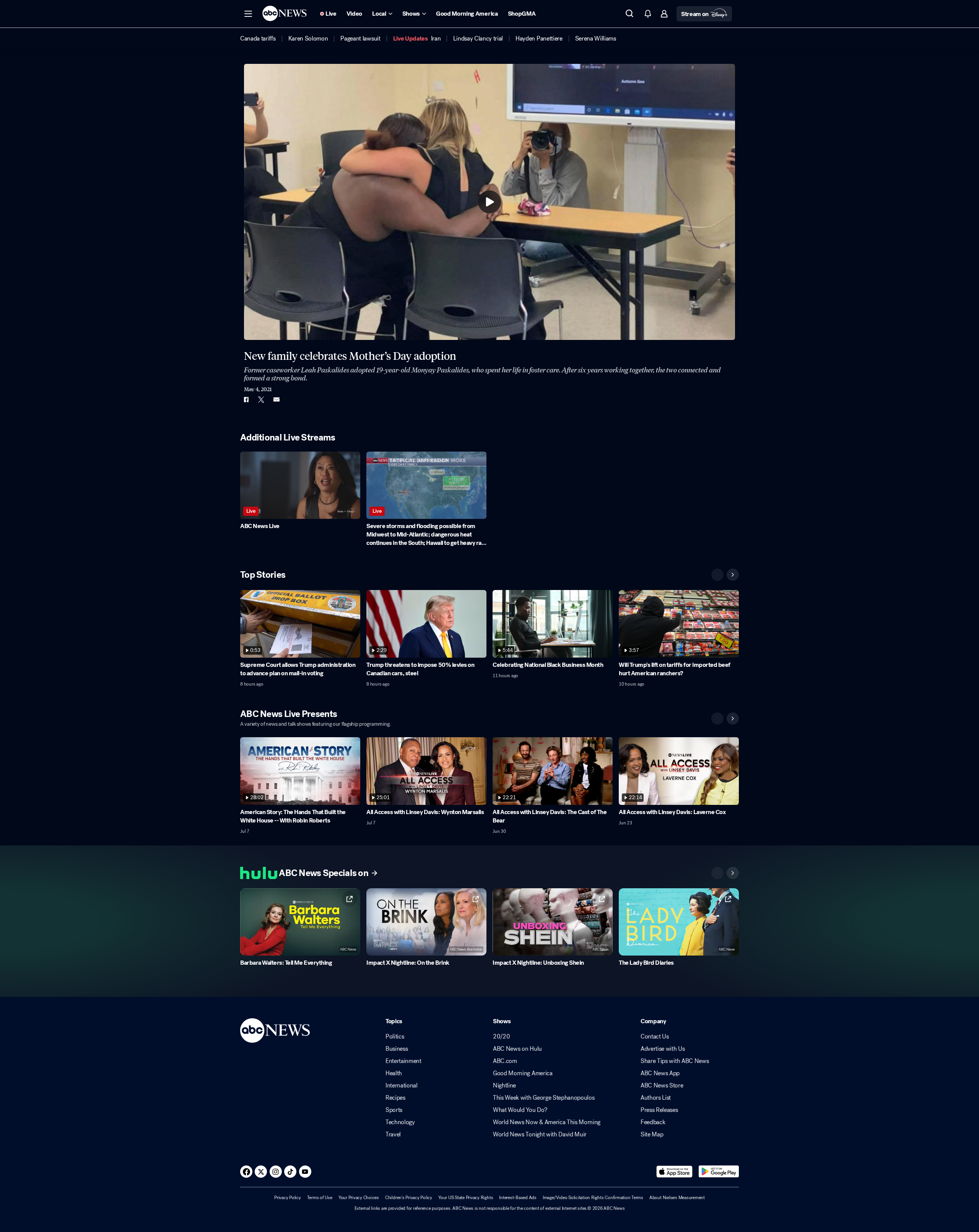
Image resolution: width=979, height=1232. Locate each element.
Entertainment (403, 1061)
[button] (248, 13)
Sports (393, 1110)
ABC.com (505, 1061)
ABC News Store (662, 1085)
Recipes (395, 1098)
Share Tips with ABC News (675, 1061)
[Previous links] (717, 873)
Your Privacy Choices (358, 1197)
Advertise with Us (663, 1049)
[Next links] (733, 873)
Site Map (652, 1134)
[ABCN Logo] (284, 13)
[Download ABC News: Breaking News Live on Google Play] (719, 1171)
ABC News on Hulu (517, 1049)
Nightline (504, 1085)
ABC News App (660, 1073)
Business (396, 1049)
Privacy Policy (287, 1197)
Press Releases (659, 1110)
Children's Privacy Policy (408, 1197)
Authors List (656, 1098)
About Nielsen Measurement (677, 1197)
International (401, 1085)
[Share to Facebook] (246, 399)
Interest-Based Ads (518, 1197)
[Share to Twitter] (261, 399)
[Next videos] (733, 575)
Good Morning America (523, 1073)
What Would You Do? (520, 1110)
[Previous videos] (717, 575)
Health (393, 1073)
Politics (394, 1037)
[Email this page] (276, 399)
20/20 (501, 1037)
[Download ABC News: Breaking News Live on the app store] (674, 1171)
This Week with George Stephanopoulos (543, 1098)
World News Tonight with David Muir (540, 1134)
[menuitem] (258, 39)
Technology (400, 1122)
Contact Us (655, 1037)
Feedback (653, 1122)
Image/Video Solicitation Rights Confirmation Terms (593, 1197)
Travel (393, 1134)
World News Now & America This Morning (546, 1122)
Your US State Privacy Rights (465, 1197)
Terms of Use (319, 1197)
